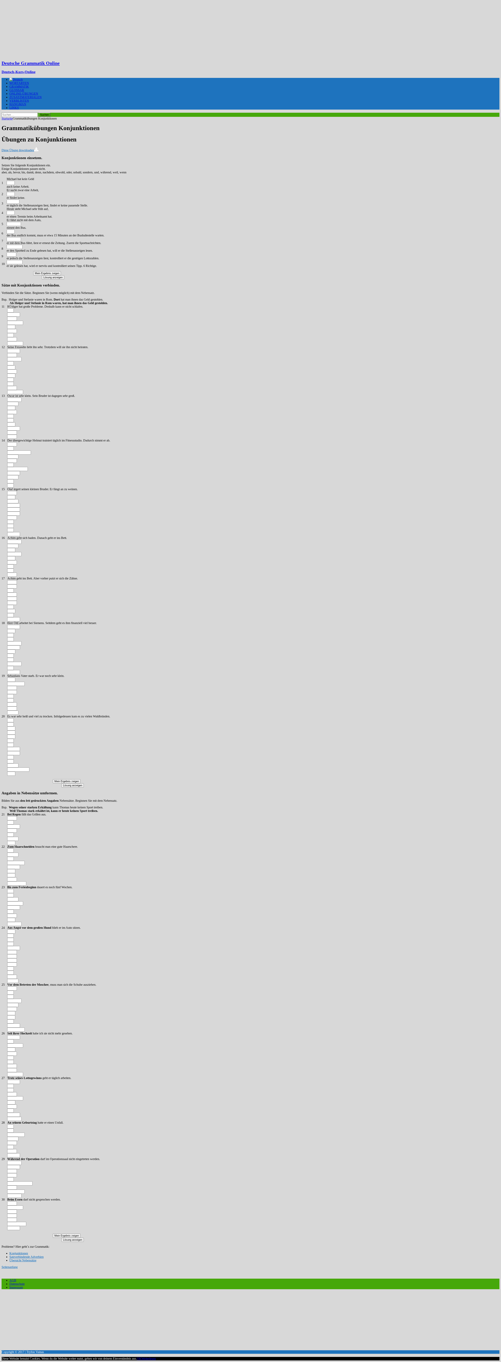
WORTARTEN (19, 83)
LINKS (14, 107)
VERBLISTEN (19, 100)
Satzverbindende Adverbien (26, 1256)
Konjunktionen (18, 1253)
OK (139, 1358)
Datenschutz (17, 1283)
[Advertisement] (250, 29)
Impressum (16, 1287)
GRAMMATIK (19, 86)
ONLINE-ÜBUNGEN (23, 93)
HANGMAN (17, 104)
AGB (12, 1280)
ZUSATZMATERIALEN (25, 97)
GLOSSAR (16, 90)
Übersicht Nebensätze (22, 1260)
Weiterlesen (148, 1358)
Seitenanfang (10, 1267)
